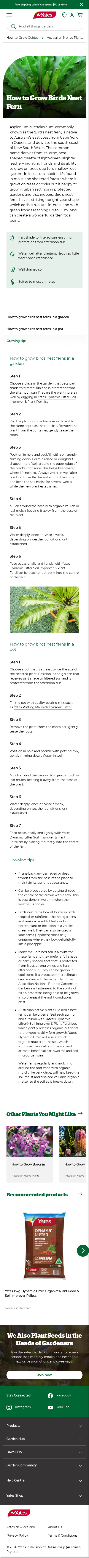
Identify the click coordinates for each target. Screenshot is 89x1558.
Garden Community (21, 1465)
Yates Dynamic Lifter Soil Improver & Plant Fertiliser (43, 399)
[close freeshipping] (82, 4)
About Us (55, 1527)
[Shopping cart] (80, 15)
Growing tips (16, 341)
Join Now (44, 1375)
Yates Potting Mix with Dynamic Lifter (43, 707)
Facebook (63, 1395)
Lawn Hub (14, 1452)
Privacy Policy (17, 1535)
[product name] (44, 1246)
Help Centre (15, 1480)
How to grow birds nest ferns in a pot (35, 329)
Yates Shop (14, 1495)
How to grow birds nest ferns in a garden (38, 317)
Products (13, 1426)
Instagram (23, 1407)
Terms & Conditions (62, 1535)
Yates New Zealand (21, 1527)
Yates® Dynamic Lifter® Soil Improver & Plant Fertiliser (47, 1021)
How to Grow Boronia (28, 1164)
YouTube (62, 1407)
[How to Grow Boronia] (29, 1141)
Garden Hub (15, 1439)
